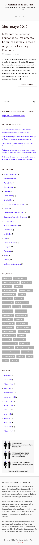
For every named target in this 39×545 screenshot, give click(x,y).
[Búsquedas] (34, 102)
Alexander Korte (20, 278)
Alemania (7, 278)
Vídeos (6, 260)
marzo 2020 (8, 380)
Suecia (20, 356)
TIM (5, 360)
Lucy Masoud (8, 327)
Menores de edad (10, 242)
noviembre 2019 (9, 397)
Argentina (7, 286)
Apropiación (8, 183)
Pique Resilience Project (24, 348)
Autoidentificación (9, 290)
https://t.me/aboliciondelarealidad (13, 116)
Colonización (8, 196)
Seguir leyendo (27, 84)
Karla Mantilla (8, 323)
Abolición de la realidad (19, 4)
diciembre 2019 (9, 393)
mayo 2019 (7, 418)
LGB (5, 238)
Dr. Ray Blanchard (22, 302)
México (22, 335)
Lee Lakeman (22, 323)
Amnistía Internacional (10, 282)
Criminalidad (8, 200)
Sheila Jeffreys (8, 356)
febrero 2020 (8, 384)
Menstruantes (24, 331)
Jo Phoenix (7, 319)
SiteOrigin (19, 542)
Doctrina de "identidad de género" (15, 217)
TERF (29, 356)
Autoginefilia (8, 187)
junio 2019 (7, 414)
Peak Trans (24, 343)
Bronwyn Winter (9, 294)
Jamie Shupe (7, 315)
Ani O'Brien (26, 282)
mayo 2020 (7, 375)
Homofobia (8, 230)
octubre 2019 (8, 401)
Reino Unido (27, 352)
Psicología (7, 251)
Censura (7, 191)
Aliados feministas (10, 179)
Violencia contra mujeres (12, 264)
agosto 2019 (8, 405)
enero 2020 (8, 388)
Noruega (6, 339)
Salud (6, 255)
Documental (7, 302)
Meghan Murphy (9, 331)
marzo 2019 (8, 427)
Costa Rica (7, 298)
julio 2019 (7, 410)
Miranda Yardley (9, 335)
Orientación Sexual (9, 343)
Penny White (8, 348)
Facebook (27, 307)
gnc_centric (7, 311)
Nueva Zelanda (19, 339)
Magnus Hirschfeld (23, 327)
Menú (21, 16)
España (17, 307)
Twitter (15, 360)
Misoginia (7, 247)
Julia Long (19, 319)
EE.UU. (6, 307)
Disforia (18, 298)
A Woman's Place (26, 290)
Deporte (7, 208)
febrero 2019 (8, 431)
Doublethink (8, 221)
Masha (18, 54)
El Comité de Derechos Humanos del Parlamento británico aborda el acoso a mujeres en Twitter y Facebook (18, 42)
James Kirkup (20, 311)
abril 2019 (7, 422)
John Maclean (21, 315)
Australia (18, 286)
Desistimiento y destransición (14, 213)
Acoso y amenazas (10, 174)
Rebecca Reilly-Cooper (10, 352)
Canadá (22, 294)
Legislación (7, 234)
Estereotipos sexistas (11, 225)
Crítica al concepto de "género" (14, 204)
